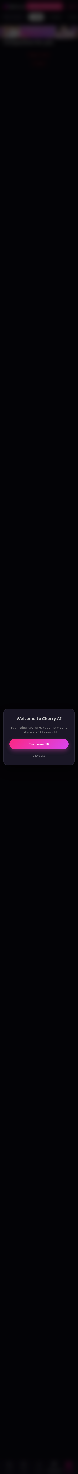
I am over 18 (39, 744)
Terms (56, 727)
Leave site (39, 755)
